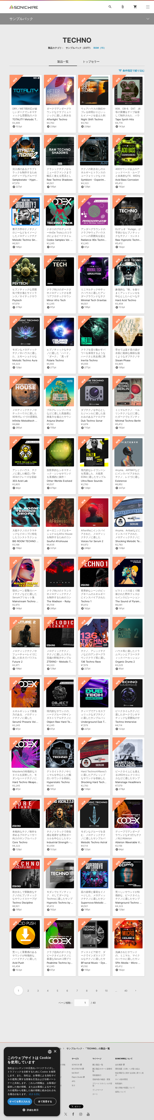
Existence (121, 480)
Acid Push (18, 962)
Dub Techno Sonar (92, 420)
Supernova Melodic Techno (97, 902)
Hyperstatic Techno (58, 782)
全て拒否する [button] (45, 1101)
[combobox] (50, 1052)
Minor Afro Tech (56, 300)
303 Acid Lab (20, 480)
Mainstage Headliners (128, 782)
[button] (32, 1110)
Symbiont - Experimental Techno (100, 179)
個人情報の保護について (125, 1087)
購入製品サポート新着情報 (102, 1070)
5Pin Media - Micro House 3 (131, 962)
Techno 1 (86, 601)
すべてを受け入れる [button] (19, 1101)
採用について (120, 1092)
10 (106, 990)
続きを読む (35, 1094)
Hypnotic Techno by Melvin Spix (65, 902)
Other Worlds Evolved (59, 480)
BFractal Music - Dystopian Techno (101, 962)
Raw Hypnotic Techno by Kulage (134, 239)
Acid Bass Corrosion (127, 179)
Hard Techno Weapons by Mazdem (32, 782)
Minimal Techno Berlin (128, 420)
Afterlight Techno (57, 119)
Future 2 (17, 661)
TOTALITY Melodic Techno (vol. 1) (32, 119)
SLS (73, 1085)
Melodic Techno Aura (24, 360)
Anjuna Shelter (55, 420)
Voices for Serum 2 (92, 541)
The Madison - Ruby (58, 601)
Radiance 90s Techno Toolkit (97, 239)
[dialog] (32, 1081)
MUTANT (75, 1073)
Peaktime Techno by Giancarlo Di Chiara (70, 962)
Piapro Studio (77, 1077)
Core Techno (19, 842)
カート (95, 1094)
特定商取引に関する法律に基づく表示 (129, 1074)
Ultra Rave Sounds (92, 480)
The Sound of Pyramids (129, 601)
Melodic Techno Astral (94, 842)
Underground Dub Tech (95, 721)
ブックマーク (97, 1090)
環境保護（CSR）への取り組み (127, 1069)
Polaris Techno (55, 360)
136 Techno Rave (91, 661)
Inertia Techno (89, 360)
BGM (99, 47)
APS (73, 1081)
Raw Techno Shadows (59, 179)
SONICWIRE (23, 7)
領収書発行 (96, 1075)
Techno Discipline (22, 902)
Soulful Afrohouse (57, 541)
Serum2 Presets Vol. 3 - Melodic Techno (36, 721)
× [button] (55, 1051)
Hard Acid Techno (125, 300)
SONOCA (75, 1064)
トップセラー (91, 61)
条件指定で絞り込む (134, 70)
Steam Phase (123, 360)
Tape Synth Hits (124, 119)
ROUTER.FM (77, 1069)
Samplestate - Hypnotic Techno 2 (32, 179)
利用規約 (118, 1083)
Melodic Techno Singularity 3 (29, 239)
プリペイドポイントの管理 (102, 1084)
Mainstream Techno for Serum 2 (31, 601)
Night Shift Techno (92, 119)
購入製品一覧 (97, 1064)
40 (125, 990)
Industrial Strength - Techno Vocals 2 (68, 842)
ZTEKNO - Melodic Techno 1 (63, 661)
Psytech (17, 300)
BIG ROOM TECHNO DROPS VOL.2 (32, 541)
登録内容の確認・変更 (101, 1079)
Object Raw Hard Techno (61, 721)
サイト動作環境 (121, 1079)
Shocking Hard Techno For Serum (100, 782)
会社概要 (118, 1064)
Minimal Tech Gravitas (93, 300)
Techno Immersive (126, 721)
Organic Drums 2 (125, 661)
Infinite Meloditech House (27, 420)
